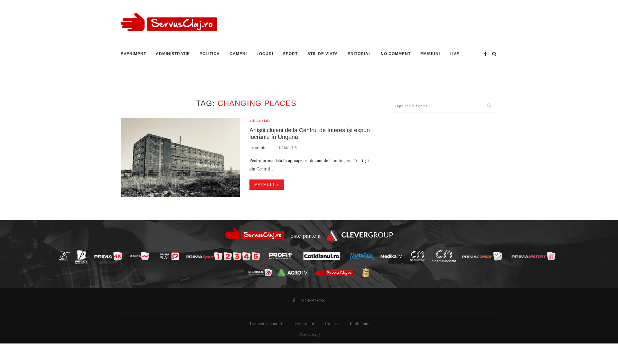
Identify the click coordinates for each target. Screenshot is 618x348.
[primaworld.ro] (262, 272)
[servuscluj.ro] (335, 272)
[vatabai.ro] (367, 273)
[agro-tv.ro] (294, 272)
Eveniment (133, 54)
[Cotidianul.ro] (323, 256)
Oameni (238, 54)
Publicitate (359, 323)
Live (454, 54)
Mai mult (264, 184)
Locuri (265, 54)
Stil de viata (322, 54)
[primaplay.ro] (171, 256)
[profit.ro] (282, 256)
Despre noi (304, 323)
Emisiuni (430, 54)
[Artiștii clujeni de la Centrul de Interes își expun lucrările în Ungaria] (180, 158)
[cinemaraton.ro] (419, 256)
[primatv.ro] (65, 256)
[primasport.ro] (224, 256)
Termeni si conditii (266, 323)
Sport (290, 54)
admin (261, 147)
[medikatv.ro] (393, 255)
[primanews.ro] (141, 256)
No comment (396, 54)
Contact (332, 323)
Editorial (359, 54)
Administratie (173, 54)
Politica (210, 54)
